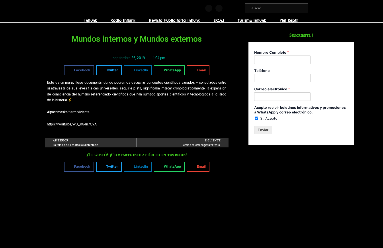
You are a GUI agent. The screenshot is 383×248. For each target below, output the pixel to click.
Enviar (263, 130)
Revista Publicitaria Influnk (174, 20)
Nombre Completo (271, 52)
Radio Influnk (123, 20)
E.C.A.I (219, 20)
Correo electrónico (272, 89)
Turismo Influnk (252, 20)
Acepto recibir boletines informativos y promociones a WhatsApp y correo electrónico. (300, 109)
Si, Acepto (268, 118)
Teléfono (262, 70)
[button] (79, 70)
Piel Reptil (289, 20)
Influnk (90, 20)
